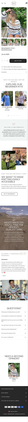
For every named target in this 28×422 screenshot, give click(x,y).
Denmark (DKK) (13, 411)
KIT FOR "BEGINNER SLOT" (7, 108)
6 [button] (14, 115)
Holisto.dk (22, 414)
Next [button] (26, 102)
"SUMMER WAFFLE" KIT (21, 107)
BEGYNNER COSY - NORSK (14, 378)
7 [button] (15, 115)
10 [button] (19, 115)
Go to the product (9, 194)
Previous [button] (1, 102)
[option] (14, 22)
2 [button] (9, 115)
